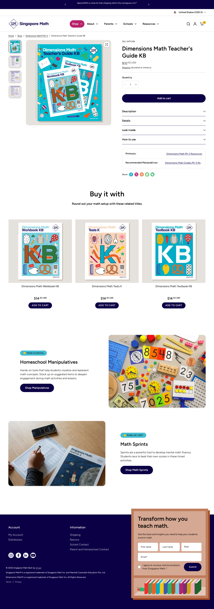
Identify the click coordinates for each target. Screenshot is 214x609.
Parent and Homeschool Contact (89, 549)
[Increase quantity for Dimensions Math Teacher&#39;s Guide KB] (136, 84)
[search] (188, 24)
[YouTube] (33, 555)
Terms (8, 582)
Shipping (126, 67)
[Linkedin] (25, 555)
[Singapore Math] (28, 23)
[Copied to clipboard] (152, 174)
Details (126, 120)
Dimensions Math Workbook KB (40, 286)
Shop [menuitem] (75, 23)
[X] (136, 174)
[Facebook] (131, 174)
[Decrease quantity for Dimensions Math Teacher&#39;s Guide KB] (125, 84)
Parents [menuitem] (108, 23)
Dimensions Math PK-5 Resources (184, 153)
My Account (15, 534)
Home (11, 36)
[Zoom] (106, 44)
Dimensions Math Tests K (107, 286)
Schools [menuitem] (128, 23)
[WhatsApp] (147, 174)
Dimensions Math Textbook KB (173, 286)
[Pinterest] (142, 174)
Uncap (38, 568)
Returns (74, 539)
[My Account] (195, 24)
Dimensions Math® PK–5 (37, 36)
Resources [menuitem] (149, 23)
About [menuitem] (90, 23)
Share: (125, 174)
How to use (129, 139)
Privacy (18, 582)
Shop (19, 36)
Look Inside (129, 130)
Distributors (15, 539)
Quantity (127, 77)
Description (129, 111)
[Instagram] (11, 555)
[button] (37, 388)
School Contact (79, 544)
